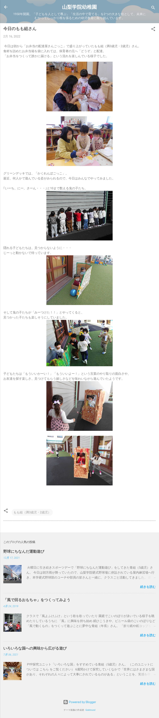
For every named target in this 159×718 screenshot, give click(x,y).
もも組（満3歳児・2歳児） (32, 512)
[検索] (153, 8)
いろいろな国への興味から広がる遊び (35, 648)
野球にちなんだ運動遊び (23, 551)
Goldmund (90, 710)
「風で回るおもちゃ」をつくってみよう (36, 600)
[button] (153, 29)
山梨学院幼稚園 (79, 7)
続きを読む (148, 587)
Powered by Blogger (82, 702)
